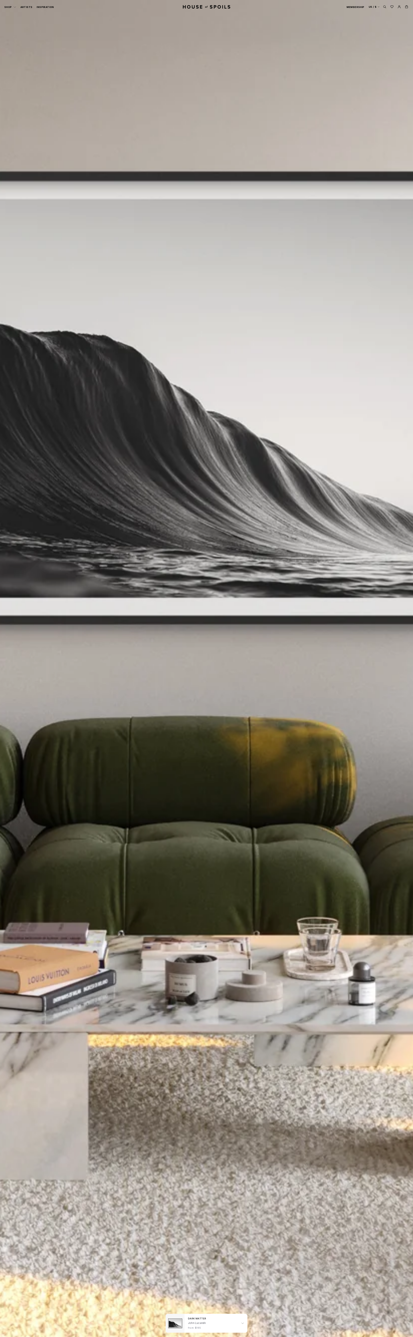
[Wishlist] (392, 7)
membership (355, 7)
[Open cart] (406, 7)
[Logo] (206, 7)
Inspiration (45, 7)
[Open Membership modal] (399, 7)
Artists (26, 7)
